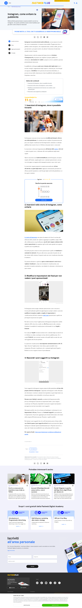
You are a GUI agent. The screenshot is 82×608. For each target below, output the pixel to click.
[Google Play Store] (23, 588)
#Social (36, 451)
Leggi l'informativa (11, 550)
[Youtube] (46, 582)
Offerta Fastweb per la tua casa (61, 0)
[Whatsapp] (50, 582)
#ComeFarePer (32, 451)
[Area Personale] (77, 3)
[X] (59, 582)
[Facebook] (55, 582)
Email (47, 37)
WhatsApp (44, 37)
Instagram (33, 449)
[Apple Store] (12, 588)
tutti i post (46, 315)
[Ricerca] (75, 3)
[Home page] (41, 3)
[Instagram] (37, 582)
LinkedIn (35, 37)
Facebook (41, 37)
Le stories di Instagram (31, 237)
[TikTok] (41, 582)
